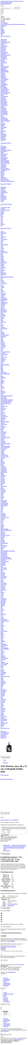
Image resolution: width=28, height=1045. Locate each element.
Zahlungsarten (21, 24)
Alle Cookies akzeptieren (6, 1042)
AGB (4, 981)
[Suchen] (15, 8)
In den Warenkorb (4, 834)
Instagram (5, 999)
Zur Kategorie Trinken (6, 143)
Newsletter (5, 1000)
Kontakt (5, 992)
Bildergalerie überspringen (7, 779)
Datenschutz (6, 980)
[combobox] (7, 8)
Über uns (5, 978)
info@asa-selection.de (12, 904)
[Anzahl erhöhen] (9, 832)
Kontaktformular (12, 972)
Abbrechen (3, 949)
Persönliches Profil (9, 24)
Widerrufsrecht (6, 983)
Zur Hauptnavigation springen (12, 2)
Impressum (5, 985)
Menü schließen (6, 19)
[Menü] (2, 5)
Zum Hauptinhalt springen (7, 1)
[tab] (14, 847)
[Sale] (9, 755)
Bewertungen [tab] (6, 850)
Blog (4, 996)
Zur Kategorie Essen (5, 36)
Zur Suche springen (17, 1)
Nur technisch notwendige (6, 1040)
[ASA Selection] (14, 775)
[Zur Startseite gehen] (6, 3)
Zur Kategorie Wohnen (6, 184)
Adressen (16, 24)
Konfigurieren (16, 1040)
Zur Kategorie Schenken (6, 204)
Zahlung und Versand (8, 994)
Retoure (5, 995)
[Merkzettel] (1, 15)
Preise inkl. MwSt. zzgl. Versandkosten (9, 820)
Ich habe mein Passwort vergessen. (8, 946)
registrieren (5, 23)
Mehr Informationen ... (19, 1039)
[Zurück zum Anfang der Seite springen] (2, 1036)
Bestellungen (3, 25)
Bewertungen (6, 1001)
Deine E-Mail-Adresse (6, 943)
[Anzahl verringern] (3, 832)
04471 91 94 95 (20, 964)
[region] (14, 798)
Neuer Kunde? (11, 941)
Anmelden (3, 21)
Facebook (5, 997)
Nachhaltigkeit (6, 979)
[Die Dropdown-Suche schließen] (18, 8)
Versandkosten (4, 1030)
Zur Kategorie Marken (6, 228)
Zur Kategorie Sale (5, 728)
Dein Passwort (4, 945)
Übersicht (3, 24)
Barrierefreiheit (6, 984)
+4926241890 (10, 905)
